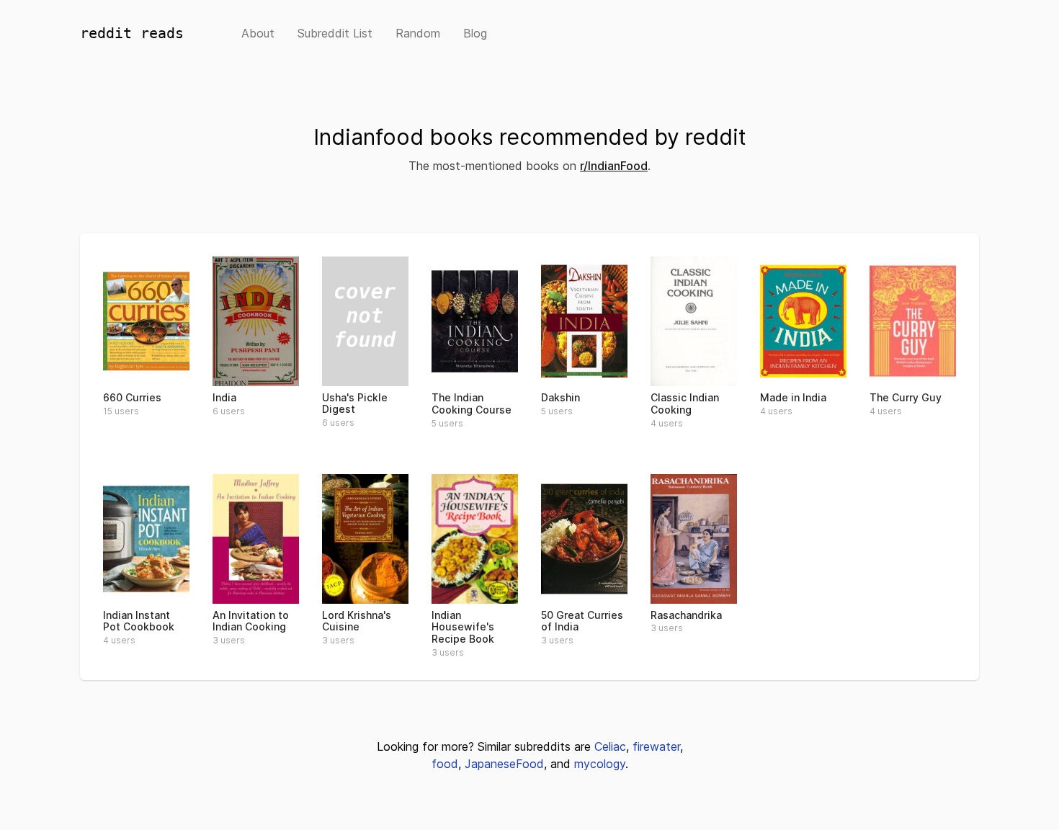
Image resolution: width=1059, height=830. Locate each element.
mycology (599, 764)
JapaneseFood (504, 764)
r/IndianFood (614, 166)
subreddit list (335, 33)
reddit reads (132, 33)
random (418, 33)
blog (475, 33)
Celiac (610, 746)
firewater (656, 746)
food (445, 764)
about (257, 33)
